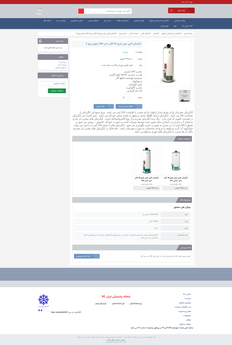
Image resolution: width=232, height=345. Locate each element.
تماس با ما (187, 294)
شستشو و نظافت (122, 20)
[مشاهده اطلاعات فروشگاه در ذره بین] (74, 312)
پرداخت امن (62, 64)
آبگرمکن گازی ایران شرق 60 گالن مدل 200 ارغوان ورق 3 (113, 44)
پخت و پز (107, 20)
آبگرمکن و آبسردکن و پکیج (159, 20)
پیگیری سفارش (185, 302)
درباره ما (188, 298)
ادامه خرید (100, 106)
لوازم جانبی (164, 26)
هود (175, 26)
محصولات (187, 315)
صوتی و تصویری (77, 20)
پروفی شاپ (111, 340)
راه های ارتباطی (60, 67)
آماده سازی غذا (187, 26)
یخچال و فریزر (93, 20)
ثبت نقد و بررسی (84, 256)
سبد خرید (178, 10)
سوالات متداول (185, 324)
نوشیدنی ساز (61, 20)
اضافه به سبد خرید (125, 106)
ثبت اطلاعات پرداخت (183, 307)
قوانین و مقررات (184, 311)
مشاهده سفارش (57, 90)
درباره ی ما (62, 62)
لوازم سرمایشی (179, 20)
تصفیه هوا (47, 20)
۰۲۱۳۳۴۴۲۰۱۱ (135, 304)
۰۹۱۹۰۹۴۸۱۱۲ (100, 304)
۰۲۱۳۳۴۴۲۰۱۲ (118, 304)
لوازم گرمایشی (139, 20)
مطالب (188, 319)
